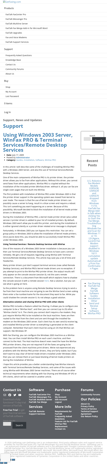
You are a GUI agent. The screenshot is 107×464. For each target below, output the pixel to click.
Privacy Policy (87, 406)
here (47, 280)
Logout (58, 402)
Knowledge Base (13, 60)
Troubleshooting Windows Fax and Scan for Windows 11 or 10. (94, 229)
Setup (94, 308)
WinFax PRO (50, 160)
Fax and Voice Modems (16, 37)
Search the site (9, 420)
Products (9, 8)
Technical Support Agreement (89, 412)
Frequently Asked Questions (19, 55)
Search (92, 135)
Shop (8, 87)
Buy (6, 80)
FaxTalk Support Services (17, 42)
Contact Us (11, 64)
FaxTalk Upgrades (14, 32)
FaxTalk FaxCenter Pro (16, 14)
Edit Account (61, 399)
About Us (10, 73)
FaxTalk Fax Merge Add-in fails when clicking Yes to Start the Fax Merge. (94, 214)
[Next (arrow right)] (5, 463)
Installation (29, 160)
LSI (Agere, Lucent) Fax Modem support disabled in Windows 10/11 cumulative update (94, 248)
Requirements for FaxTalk (63, 412)
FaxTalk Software (94, 292)
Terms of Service (89, 408)
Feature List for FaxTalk (66, 421)
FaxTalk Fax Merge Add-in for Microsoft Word (27, 28)
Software (40, 160)
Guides (19, 160)
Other (94, 300)
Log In (7, 112)
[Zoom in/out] (13, 460)
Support (8, 49)
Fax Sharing (94, 283)
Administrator (23, 157)
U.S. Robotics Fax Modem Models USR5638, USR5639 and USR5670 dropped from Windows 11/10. (94, 193)
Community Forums (15, 69)
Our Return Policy (89, 416)
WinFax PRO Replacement (61, 425)
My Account (11, 91)
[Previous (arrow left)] (1, 463)
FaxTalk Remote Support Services (37, 412)
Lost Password (12, 96)
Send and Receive (94, 304)
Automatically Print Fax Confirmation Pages (94, 264)
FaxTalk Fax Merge (94, 287)
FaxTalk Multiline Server (17, 23)
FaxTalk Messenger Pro (16, 19)
